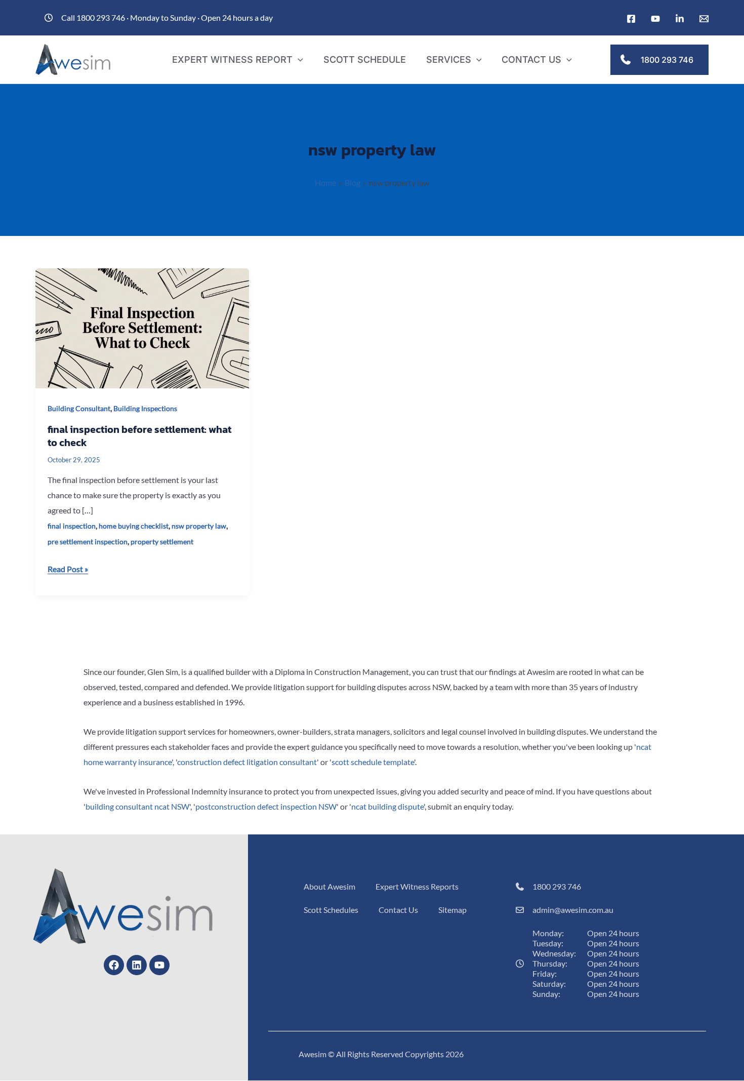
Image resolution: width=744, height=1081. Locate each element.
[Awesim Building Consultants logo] (73, 58)
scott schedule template (373, 762)
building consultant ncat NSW (137, 806)
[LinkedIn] (679, 18)
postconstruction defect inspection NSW (266, 806)
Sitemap (452, 909)
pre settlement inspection (88, 541)
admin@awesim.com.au (572, 909)
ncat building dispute (387, 806)
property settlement (162, 541)
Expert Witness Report (232, 59)
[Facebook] (631, 18)
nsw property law (199, 526)
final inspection (72, 526)
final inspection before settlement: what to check (139, 436)
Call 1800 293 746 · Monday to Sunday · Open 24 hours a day (167, 17)
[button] (298, 59)
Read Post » (68, 568)
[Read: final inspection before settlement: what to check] (142, 327)
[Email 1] (704, 18)
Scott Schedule (364, 59)
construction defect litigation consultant (247, 762)
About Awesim (329, 886)
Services (448, 59)
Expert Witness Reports (417, 886)
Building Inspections (145, 408)
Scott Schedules (331, 909)
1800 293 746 (556, 886)
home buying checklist (134, 526)
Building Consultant (79, 408)
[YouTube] (655, 18)
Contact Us (531, 59)
